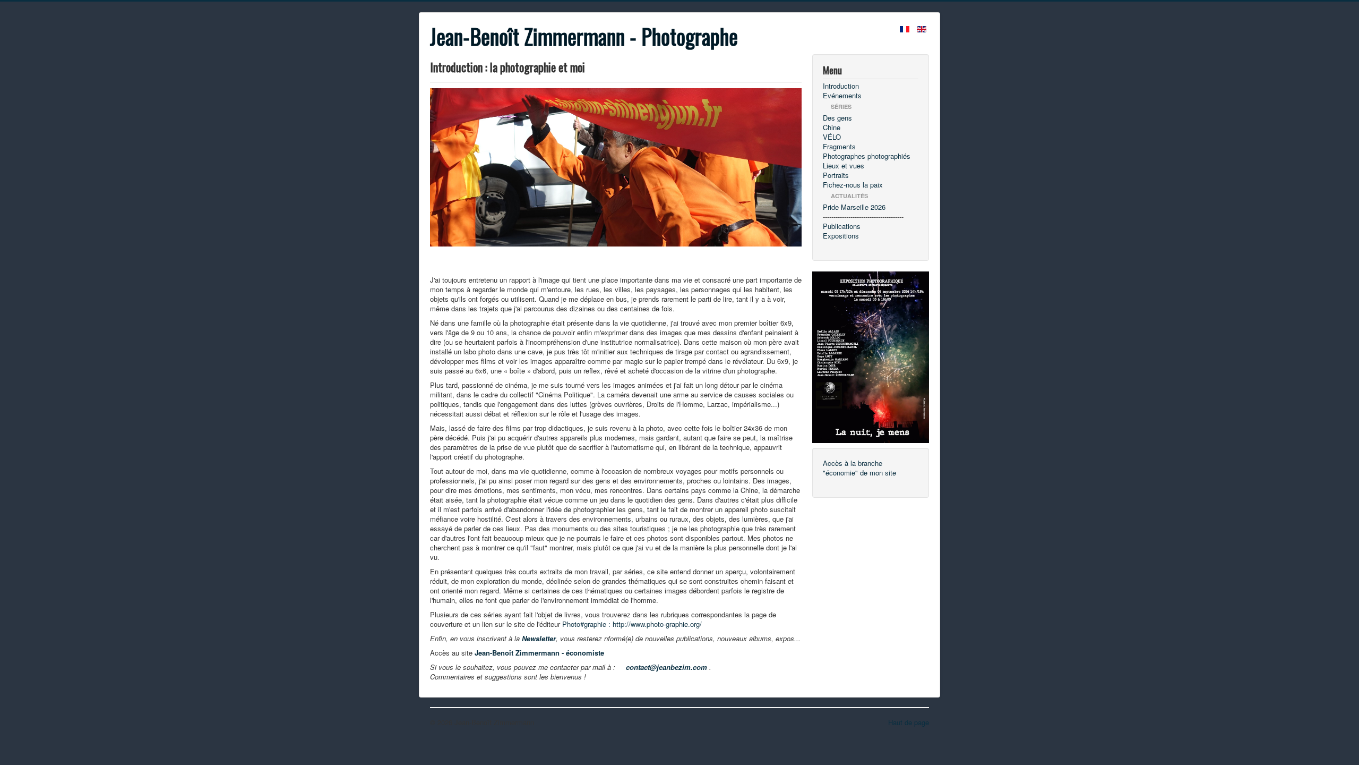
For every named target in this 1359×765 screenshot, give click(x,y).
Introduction (841, 86)
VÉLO (832, 137)
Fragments (839, 146)
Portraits (836, 175)
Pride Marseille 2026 (854, 207)
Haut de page (908, 722)
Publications (842, 226)
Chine (831, 127)
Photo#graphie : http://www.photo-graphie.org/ (632, 624)
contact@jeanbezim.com (666, 667)
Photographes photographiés (866, 156)
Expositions (841, 236)
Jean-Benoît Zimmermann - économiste (539, 653)
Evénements (842, 95)
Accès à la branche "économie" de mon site (859, 468)
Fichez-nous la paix (853, 185)
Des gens (837, 118)
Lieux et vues (843, 166)
